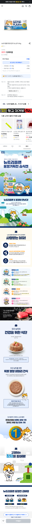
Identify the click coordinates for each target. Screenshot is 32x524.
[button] (15, 2)
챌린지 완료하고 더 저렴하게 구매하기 (15, 514)
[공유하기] (30, 43)
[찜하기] (11, 128)
